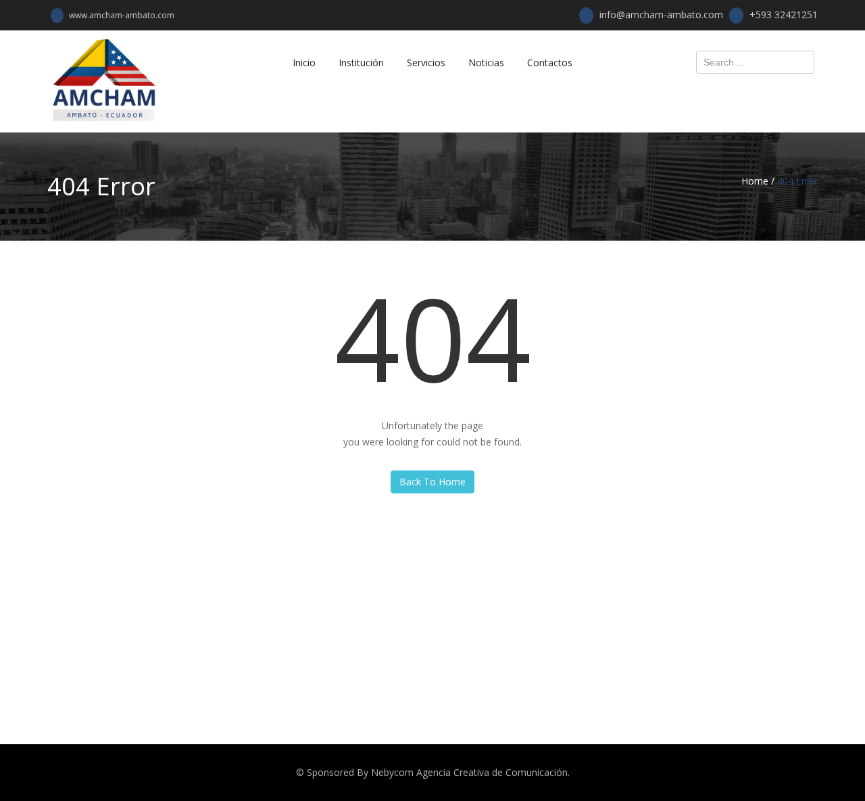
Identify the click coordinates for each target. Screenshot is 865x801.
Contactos (549, 62)
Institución (361, 62)
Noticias (486, 62)
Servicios (426, 62)
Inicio (304, 62)
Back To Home (432, 481)
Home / (757, 180)
